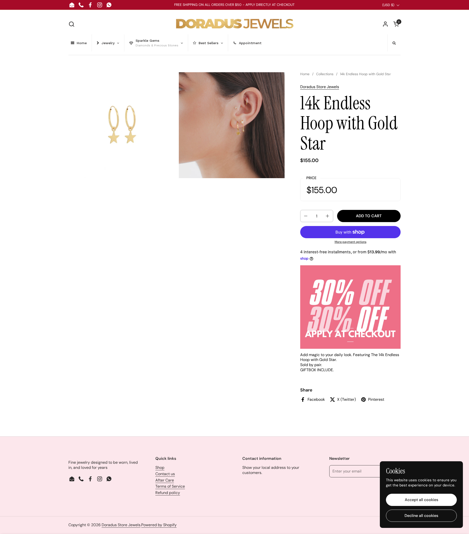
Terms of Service (170, 486)
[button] (71, 24)
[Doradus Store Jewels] (234, 24)
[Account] (385, 24)
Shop (159, 467)
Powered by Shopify (159, 524)
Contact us (165, 473)
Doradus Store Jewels (319, 86)
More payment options (350, 242)
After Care (164, 480)
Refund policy (167, 492)
